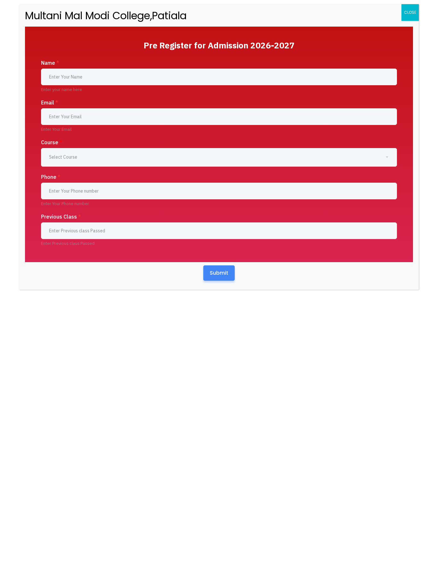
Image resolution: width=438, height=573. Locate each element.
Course (51, 142)
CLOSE (410, 12)
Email (49, 102)
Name (50, 63)
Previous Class (61, 216)
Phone (50, 177)
